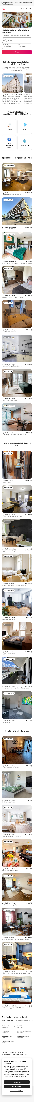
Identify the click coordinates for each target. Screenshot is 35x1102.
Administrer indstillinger (16, 1091)
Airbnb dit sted (26, 9)
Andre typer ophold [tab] (7, 1020)
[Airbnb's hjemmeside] (3, 9)
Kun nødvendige (16, 1086)
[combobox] (16, 41)
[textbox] (9, 47)
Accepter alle (17, 1082)
